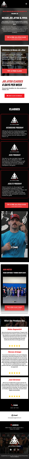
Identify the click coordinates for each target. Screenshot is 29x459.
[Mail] (18, 450)
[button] (26, 4)
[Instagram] (14, 450)
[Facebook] (11, 450)
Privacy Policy (25, 455)
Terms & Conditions (14, 456)
